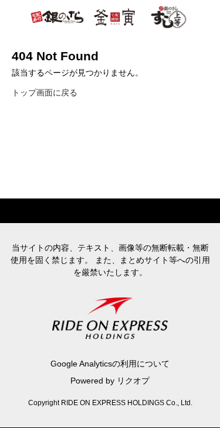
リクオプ (133, 380)
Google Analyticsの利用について (110, 363)
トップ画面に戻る (44, 92)
